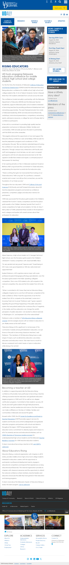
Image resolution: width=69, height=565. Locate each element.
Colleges (22, 544)
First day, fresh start (56, 48)
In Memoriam (14, 506)
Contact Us (55, 538)
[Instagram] (28, 559)
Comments (16, 563)
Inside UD (4, 506)
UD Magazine (59, 498)
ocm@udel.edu (53, 100)
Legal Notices (23, 563)
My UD (38, 543)
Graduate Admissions (26, 542)
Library (22, 546)
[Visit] (46, 2)
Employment (7, 547)
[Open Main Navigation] (65, 1)
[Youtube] (37, 559)
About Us (7, 538)
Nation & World (34, 21)
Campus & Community (7, 21)
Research (21, 21)
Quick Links (58, 8)
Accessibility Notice (41, 538)
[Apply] (51, 2)
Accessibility (29, 563)
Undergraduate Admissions (24, 539)
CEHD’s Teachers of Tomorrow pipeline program (17, 435)
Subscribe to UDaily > (58, 80)
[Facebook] (31, 559)
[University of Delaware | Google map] (52, 544)
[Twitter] (41, 559)
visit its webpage (24, 484)
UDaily (6, 543)
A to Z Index (39, 547)
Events (33, 506)
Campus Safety (40, 545)
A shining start (54, 59)
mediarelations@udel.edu (56, 113)
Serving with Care (56, 38)
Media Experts (24, 506)
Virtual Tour (7, 545)
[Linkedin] (34, 559)
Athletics (61, 21)
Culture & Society (48, 21)
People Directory (40, 540)
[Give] (55, 2)
